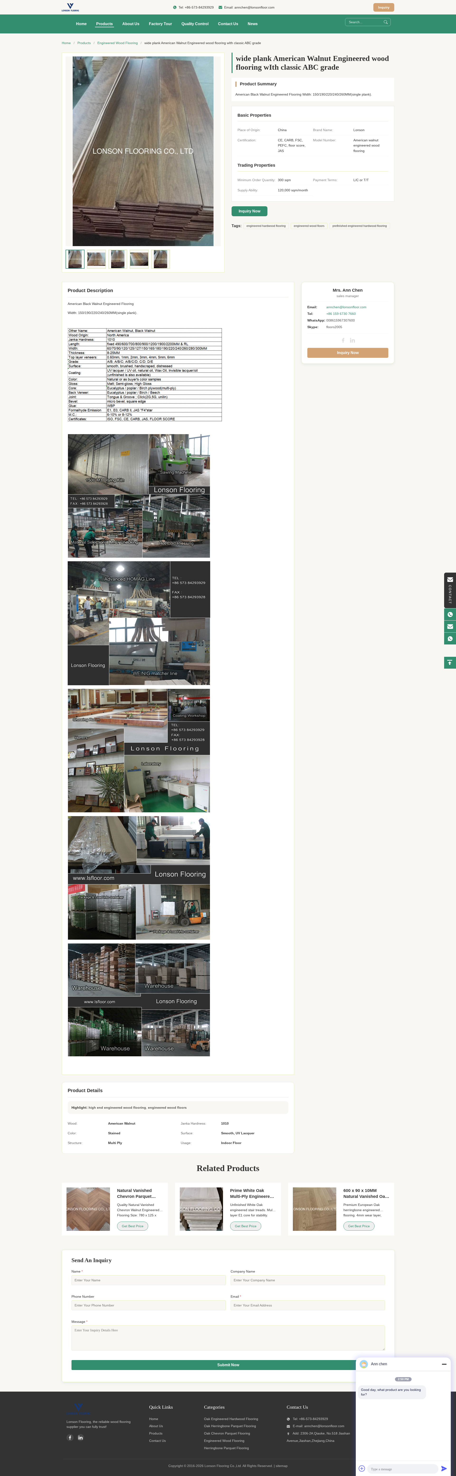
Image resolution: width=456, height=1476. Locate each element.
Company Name (243, 1271)
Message (79, 1322)
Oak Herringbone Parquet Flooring (230, 1426)
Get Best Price (132, 1226)
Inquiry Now (249, 211)
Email (236, 1296)
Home (81, 24)
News (253, 24)
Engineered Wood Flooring (117, 43)
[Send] (444, 1468)
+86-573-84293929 (199, 7)
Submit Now (228, 1365)
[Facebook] (343, 340)
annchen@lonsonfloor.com (254, 7)
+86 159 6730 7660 (341, 314)
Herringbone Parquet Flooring (226, 1448)
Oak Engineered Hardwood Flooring (231, 1419)
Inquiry (384, 7)
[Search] (385, 22)
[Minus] (444, 1364)
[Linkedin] (80, 1437)
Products (104, 24)
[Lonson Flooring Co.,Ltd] (70, 7)
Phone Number (82, 1296)
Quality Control (195, 24)
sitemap (282, 1466)
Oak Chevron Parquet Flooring (227, 1433)
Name (77, 1271)
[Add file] (362, 1468)
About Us (130, 24)
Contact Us (228, 24)
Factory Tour (160, 24)
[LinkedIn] (352, 340)
